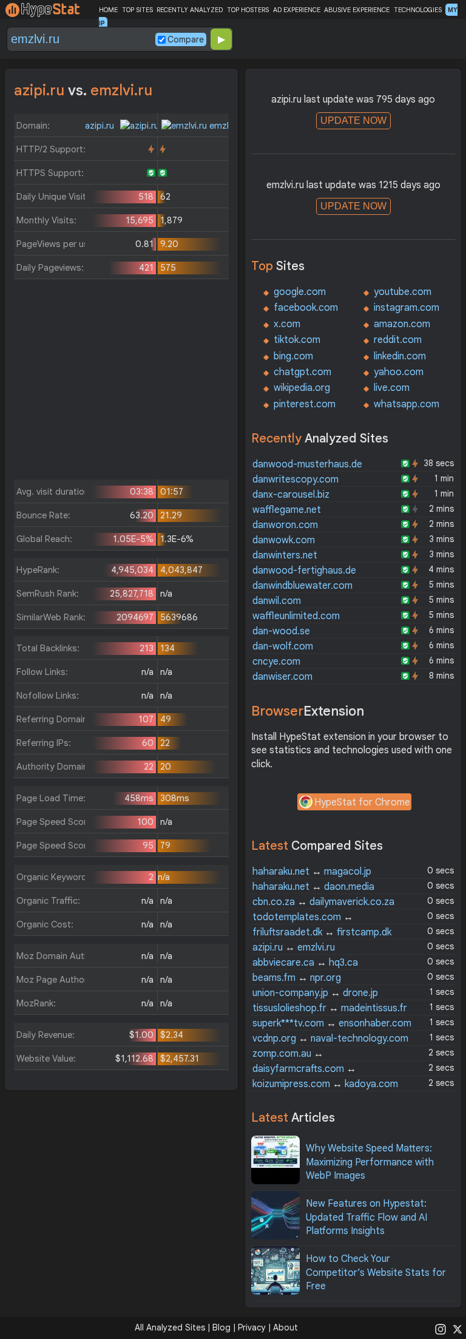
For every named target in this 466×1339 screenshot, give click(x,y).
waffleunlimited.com (296, 616)
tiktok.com (297, 340)
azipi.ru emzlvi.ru (293, 947)
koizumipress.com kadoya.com (325, 1084)
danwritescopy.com (295, 479)
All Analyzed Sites (170, 1327)
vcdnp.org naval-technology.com (330, 1038)
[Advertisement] (121, 382)
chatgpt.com (302, 372)
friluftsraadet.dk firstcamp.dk (321, 932)
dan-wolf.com (282, 646)
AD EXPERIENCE (296, 9)
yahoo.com (399, 372)
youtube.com (402, 292)
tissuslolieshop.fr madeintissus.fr (329, 1008)
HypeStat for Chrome (362, 802)
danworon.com (285, 525)
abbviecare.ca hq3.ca (305, 963)
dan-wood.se (281, 631)
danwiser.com (282, 677)
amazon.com (402, 324)
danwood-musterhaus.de (307, 464)
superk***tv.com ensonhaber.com (331, 1023)
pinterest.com (305, 404)
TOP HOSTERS (248, 9)
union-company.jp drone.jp (315, 993)
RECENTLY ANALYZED (190, 9)
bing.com (293, 356)
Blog (221, 1327)
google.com (300, 292)
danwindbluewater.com (302, 586)
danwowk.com (283, 540)
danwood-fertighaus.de (304, 570)
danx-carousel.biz (290, 495)
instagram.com (406, 308)
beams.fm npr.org (296, 978)
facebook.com (306, 308)
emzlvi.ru (226, 125)
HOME (108, 9)
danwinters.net (284, 555)
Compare (185, 39)
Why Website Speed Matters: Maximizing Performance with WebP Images (370, 1162)
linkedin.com (400, 356)
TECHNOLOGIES (418, 9)
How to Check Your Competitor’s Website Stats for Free (376, 1272)
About (285, 1327)
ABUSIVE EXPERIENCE (357, 9)
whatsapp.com (406, 404)
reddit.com (398, 340)
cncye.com (276, 662)
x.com (287, 324)
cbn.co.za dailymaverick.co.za (323, 902)
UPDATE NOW (353, 120)
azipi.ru (100, 125)
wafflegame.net (286, 510)
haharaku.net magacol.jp (311, 872)
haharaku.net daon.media (313, 887)
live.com (392, 388)
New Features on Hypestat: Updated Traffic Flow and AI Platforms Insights (366, 1217)
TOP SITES (137, 9)
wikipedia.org (302, 388)
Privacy (252, 1327)
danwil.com (276, 601)
